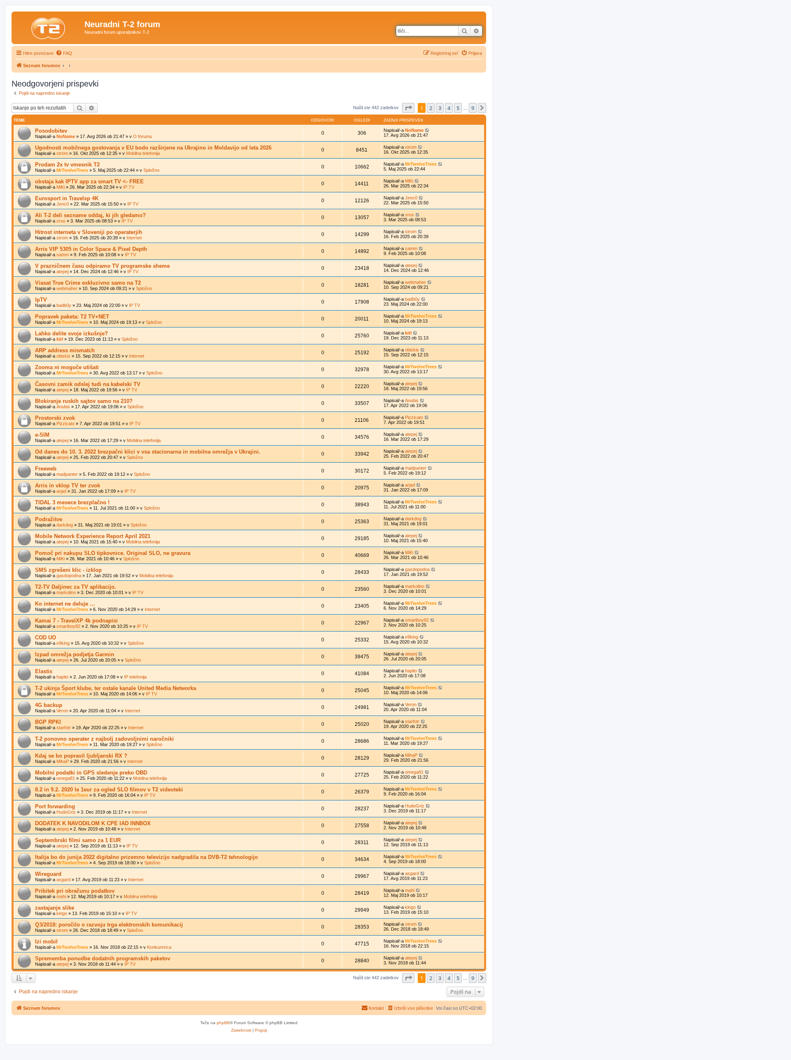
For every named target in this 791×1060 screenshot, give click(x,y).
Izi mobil (46, 941)
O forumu (142, 136)
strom (62, 153)
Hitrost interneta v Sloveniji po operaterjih (88, 232)
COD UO (45, 637)
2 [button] (430, 108)
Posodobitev (51, 131)
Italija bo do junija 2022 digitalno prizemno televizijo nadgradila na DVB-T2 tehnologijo (146, 857)
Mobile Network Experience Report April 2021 (92, 536)
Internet (134, 237)
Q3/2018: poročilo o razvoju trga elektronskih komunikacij (109, 925)
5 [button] (457, 108)
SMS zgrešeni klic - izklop (68, 570)
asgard (63, 879)
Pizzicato (65, 423)
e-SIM (42, 435)
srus (61, 220)
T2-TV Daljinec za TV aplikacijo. (75, 587)
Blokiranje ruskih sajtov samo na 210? (84, 401)
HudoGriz (66, 812)
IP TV (128, 187)
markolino (66, 592)
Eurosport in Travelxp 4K (66, 198)
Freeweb (45, 469)
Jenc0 (62, 203)
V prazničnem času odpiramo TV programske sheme (102, 266)
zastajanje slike (54, 908)
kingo (61, 913)
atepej (62, 271)
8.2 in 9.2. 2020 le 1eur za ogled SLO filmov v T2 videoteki (109, 789)
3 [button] (439, 108)
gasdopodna (68, 575)
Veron (62, 710)
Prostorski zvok (55, 418)
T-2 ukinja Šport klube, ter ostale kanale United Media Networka (115, 688)
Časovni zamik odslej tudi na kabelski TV (87, 384)
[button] (408, 108)
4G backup (48, 705)
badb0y (63, 305)
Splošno (151, 170)
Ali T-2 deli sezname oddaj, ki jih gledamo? (90, 215)
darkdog (64, 524)
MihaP (62, 761)
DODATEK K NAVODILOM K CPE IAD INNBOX (93, 823)
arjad (61, 491)
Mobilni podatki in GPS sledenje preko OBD (91, 773)
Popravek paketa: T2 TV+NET (72, 317)
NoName (65, 136)
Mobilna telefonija (143, 153)
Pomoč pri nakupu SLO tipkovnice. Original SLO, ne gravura (112, 553)
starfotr (63, 727)
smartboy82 (68, 626)
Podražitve (48, 519)
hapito (62, 676)
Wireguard (48, 874)
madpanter (67, 474)
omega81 (65, 778)
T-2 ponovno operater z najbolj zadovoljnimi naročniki (104, 739)
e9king (63, 643)
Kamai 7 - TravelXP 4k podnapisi (76, 621)
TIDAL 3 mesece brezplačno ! (72, 502)
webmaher (66, 288)
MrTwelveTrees (72, 170)
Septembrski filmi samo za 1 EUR (78, 840)
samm (62, 254)
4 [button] (448, 108)
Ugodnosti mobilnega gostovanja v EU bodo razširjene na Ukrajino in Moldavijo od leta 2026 (153, 148)
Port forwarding (55, 806)
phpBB (223, 1022)
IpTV (41, 300)
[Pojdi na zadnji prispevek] (427, 130)
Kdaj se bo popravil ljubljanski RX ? (81, 756)
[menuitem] (64, 53)
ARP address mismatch (65, 350)
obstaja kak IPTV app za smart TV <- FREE (89, 181)
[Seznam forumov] (49, 27)
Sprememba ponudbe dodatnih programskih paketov (102, 958)
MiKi (60, 187)
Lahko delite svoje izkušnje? (71, 333)
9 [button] (472, 108)
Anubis (63, 406)
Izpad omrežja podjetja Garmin (74, 654)
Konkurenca (159, 947)
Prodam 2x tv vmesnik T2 (67, 164)
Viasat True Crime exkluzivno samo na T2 (88, 283)
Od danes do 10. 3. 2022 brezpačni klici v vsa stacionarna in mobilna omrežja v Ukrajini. (147, 452)
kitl (59, 339)
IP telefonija (135, 676)
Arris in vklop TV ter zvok (67, 485)
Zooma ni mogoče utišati (67, 367)
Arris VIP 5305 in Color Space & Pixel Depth (91, 249)
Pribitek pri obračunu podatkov (75, 891)
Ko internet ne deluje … (65, 604)
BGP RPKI (48, 722)
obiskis (63, 355)
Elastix (43, 671)
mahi (61, 896)
